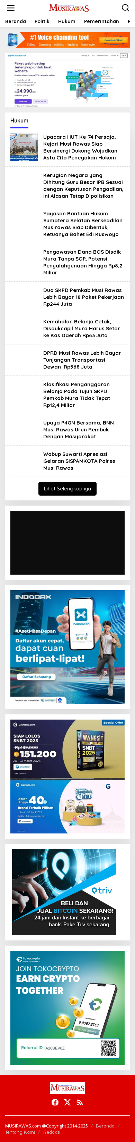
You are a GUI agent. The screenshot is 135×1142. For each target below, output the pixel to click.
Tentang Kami (20, 1132)
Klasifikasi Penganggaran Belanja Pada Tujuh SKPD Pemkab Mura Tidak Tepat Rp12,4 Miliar (76, 394)
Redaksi (51, 1132)
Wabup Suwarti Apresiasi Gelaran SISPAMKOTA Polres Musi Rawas (79, 461)
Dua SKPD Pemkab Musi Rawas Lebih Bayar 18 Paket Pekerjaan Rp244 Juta (83, 297)
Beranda (105, 1126)
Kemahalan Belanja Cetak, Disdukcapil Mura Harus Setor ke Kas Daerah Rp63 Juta (81, 328)
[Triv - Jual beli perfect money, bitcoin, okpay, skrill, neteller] (64, 891)
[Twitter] (67, 1102)
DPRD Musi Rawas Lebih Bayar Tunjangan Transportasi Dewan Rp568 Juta (82, 360)
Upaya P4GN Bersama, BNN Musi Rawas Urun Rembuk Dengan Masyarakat (78, 429)
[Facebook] (55, 1102)
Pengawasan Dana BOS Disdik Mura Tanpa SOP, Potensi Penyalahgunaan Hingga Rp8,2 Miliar (83, 262)
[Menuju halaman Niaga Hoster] (67, 79)
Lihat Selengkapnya (67, 488)
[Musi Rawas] (69, 7)
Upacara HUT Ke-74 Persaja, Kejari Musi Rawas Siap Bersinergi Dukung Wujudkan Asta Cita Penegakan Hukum (80, 147)
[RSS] (79, 1102)
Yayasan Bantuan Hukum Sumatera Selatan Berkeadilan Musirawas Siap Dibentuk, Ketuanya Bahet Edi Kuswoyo (83, 223)
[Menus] (10, 8)
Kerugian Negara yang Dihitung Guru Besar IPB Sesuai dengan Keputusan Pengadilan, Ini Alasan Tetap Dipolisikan (83, 185)
